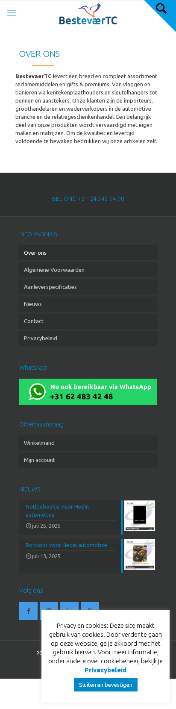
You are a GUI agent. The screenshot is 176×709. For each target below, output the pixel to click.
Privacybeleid (40, 338)
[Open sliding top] (160, 16)
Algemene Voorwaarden (54, 270)
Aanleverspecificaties (50, 287)
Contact (34, 321)
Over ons (35, 253)
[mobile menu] (11, 13)
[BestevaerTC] (88, 13)
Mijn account (39, 460)
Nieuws (33, 304)
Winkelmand (39, 443)
